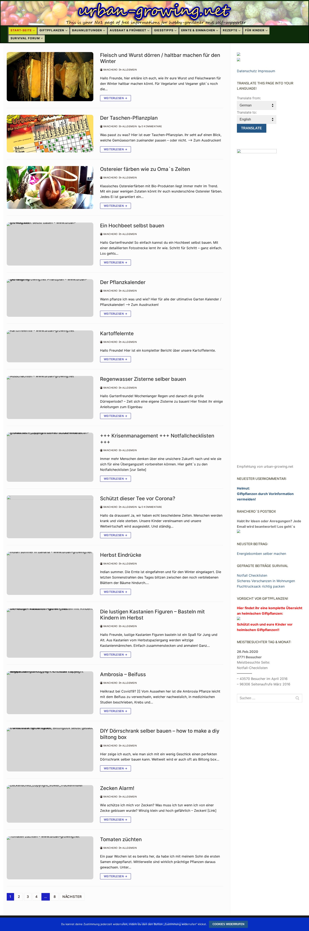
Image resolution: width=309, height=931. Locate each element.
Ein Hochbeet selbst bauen (132, 226)
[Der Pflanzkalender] (50, 298)
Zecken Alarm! (117, 788)
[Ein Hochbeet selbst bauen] (50, 244)
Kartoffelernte (117, 333)
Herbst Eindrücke (120, 555)
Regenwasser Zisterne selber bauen (143, 379)
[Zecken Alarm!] (50, 804)
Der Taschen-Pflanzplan (129, 118)
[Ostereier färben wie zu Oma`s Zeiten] (50, 187)
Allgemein (129, 69)
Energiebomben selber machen (261, 553)
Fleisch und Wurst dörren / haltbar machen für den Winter (160, 58)
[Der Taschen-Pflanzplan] (50, 133)
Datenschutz (247, 71)
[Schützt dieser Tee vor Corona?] (50, 516)
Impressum (266, 71)
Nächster (72, 896)
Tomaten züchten (121, 839)
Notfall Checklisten (252, 575)
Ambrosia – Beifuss (123, 674)
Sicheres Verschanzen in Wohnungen (266, 581)
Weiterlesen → (115, 98)
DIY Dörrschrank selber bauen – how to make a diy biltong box (159, 734)
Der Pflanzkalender (122, 282)
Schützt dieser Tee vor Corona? (137, 498)
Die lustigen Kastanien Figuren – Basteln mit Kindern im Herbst (152, 615)
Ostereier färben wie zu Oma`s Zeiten (145, 169)
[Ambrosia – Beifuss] (50, 692)
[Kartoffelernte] (50, 346)
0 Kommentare (151, 126)
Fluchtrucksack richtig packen (261, 586)
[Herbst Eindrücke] (50, 573)
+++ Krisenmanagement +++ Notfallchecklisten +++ (157, 439)
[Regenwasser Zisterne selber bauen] (50, 397)
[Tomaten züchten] (50, 857)
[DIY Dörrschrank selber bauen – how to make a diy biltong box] (50, 749)
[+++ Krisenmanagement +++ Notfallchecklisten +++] (50, 457)
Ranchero (110, 69)
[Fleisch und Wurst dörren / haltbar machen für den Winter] (50, 76)
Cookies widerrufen (228, 924)
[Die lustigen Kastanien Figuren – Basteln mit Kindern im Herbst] (50, 633)
